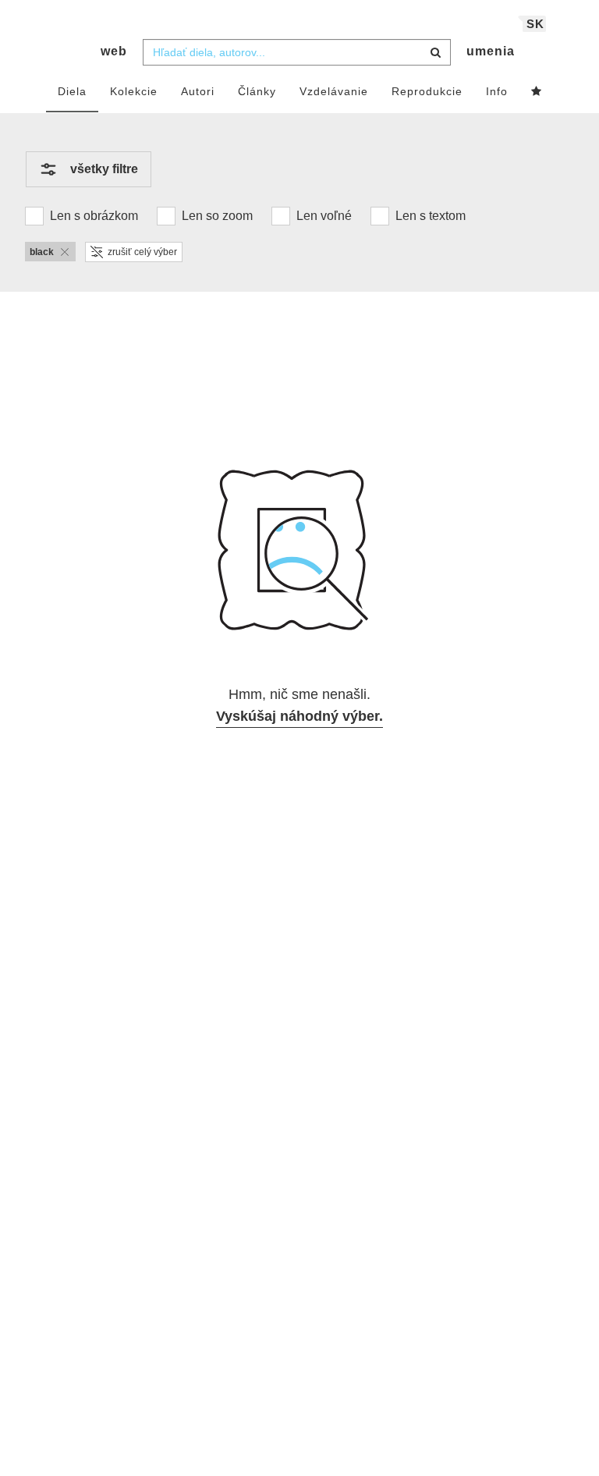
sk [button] (535, 23)
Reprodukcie (427, 91)
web (114, 51)
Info (497, 91)
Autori (197, 91)
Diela (72, 91)
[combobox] (297, 52)
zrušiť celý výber (142, 252)
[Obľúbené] (536, 92)
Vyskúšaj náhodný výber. (299, 716)
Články (257, 91)
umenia (490, 51)
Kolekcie (134, 91)
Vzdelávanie (334, 91)
